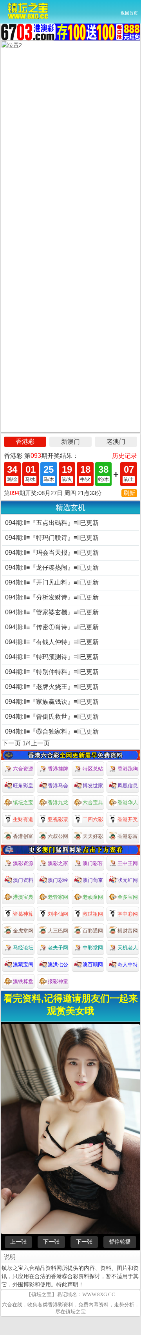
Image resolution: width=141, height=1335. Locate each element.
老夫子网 (58, 948)
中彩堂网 (93, 948)
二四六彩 (93, 819)
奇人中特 (128, 964)
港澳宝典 (23, 897)
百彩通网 (93, 931)
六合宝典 (93, 802)
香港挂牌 (58, 769)
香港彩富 (128, 836)
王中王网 (128, 863)
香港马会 (58, 786)
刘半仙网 (58, 914)
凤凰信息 (128, 786)
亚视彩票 (58, 819)
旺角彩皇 (23, 786)
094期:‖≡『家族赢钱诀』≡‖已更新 (52, 701)
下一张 (51, 1241)
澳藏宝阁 (23, 964)
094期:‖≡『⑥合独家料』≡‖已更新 (52, 731)
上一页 (40, 743)
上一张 (18, 1241)
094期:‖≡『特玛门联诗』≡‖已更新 (52, 537)
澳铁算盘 (23, 981)
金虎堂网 (23, 931)
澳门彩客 (93, 863)
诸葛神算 (23, 914)
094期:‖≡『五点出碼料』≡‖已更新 (52, 522)
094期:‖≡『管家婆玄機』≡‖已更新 (52, 612)
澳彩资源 (23, 863)
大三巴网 (58, 931)
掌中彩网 (128, 914)
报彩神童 (58, 981)
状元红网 (128, 880)
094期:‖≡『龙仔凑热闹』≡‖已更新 (52, 567)
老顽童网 (93, 897)
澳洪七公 (58, 964)
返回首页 (129, 13)
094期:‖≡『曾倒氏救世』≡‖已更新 (52, 716)
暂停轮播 (120, 1241)
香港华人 (128, 802)
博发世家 (93, 786)
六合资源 (23, 769)
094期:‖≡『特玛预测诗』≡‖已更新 (52, 657)
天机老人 (128, 948)
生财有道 (23, 819)
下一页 (11, 743)
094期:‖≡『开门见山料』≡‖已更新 (52, 582)
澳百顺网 (93, 964)
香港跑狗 (128, 769)
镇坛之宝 (23, 802)
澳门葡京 (93, 880)
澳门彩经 (58, 880)
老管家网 (58, 897)
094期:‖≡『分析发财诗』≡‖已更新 (52, 597)
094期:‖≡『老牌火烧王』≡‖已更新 (52, 686)
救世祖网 (93, 914)
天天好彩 (93, 836)
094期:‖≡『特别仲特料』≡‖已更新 (52, 671)
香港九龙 (58, 802)
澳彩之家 (58, 863)
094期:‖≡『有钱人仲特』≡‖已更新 (52, 642)
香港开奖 (128, 819)
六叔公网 (58, 836)
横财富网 (128, 931)
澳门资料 (23, 880)
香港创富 (23, 836)
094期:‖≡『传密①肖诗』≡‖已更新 (52, 627)
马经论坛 (23, 948)
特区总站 (93, 769)
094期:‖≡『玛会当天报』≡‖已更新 (52, 552)
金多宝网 (128, 897)
